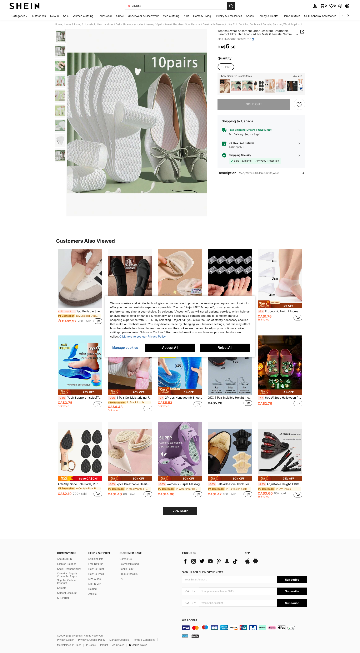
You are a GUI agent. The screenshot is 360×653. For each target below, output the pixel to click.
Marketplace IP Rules (69, 645)
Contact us (126, 559)
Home (58, 24)
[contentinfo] (244, 627)
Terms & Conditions (144, 639)
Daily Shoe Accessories (129, 24)
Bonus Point (126, 569)
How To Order (96, 569)
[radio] (226, 66)
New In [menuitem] (54, 16)
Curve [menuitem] (120, 16)
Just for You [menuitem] (39, 16)
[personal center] (315, 5)
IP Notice (91, 645)
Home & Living (72, 24)
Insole (149, 24)
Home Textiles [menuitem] (291, 16)
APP (247, 553)
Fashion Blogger (66, 564)
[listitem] (225, 86)
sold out (254, 104)
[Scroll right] (347, 16)
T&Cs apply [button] (235, 147)
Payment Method (129, 564)
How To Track (96, 574)
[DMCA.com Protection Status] (195, 635)
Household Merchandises (98, 24)
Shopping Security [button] (240, 155)
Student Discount (66, 592)
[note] (280, 304)
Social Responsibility (69, 569)
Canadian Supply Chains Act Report (67, 575)
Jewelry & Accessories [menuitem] (228, 16)
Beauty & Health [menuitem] (268, 16)
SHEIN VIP (94, 584)
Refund (92, 589)
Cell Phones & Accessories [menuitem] (320, 16)
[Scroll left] (342, 16)
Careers (61, 587)
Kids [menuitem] (186, 16)
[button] (340, 5)
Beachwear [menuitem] (105, 16)
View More (180, 511)
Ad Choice (118, 645)
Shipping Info (95, 559)
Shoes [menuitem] (250, 16)
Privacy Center (65, 639)
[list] (211, 561)
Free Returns (95, 564)
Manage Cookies (119, 639)
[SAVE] (299, 104)
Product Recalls (129, 574)
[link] (323, 5)
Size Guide (94, 579)
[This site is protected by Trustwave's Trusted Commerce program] (185, 635)
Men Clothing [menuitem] (171, 16)
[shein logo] (24, 6)
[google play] (255, 563)
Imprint (104, 645)
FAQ (122, 579)
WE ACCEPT (189, 620)
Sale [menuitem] (66, 16)
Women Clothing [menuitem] (83, 16)
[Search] (231, 6)
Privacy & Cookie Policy (91, 639)
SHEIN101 (63, 597)
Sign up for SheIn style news (202, 572)
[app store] (247, 563)
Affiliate (92, 594)
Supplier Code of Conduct (66, 582)
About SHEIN (64, 559)
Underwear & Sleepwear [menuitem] (143, 16)
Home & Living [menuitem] (202, 16)
